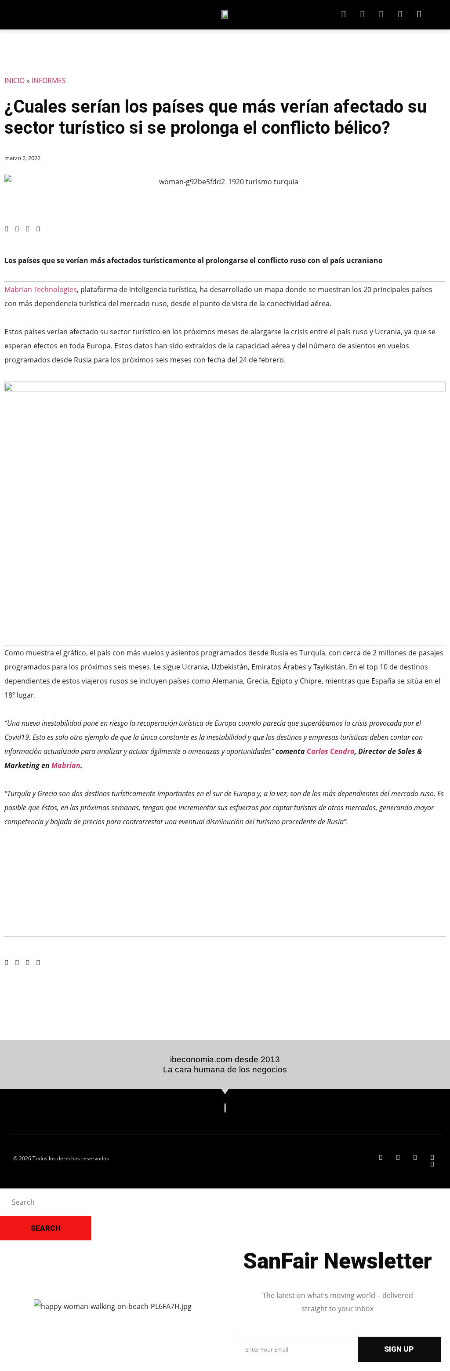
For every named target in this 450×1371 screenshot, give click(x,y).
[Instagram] (400, 14)
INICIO (14, 80)
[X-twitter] (362, 14)
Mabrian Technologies (40, 289)
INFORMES (49, 80)
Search (46, 1228)
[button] (6, 229)
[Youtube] (419, 14)
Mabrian (65, 765)
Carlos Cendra (331, 751)
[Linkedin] (343, 14)
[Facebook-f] (381, 14)
